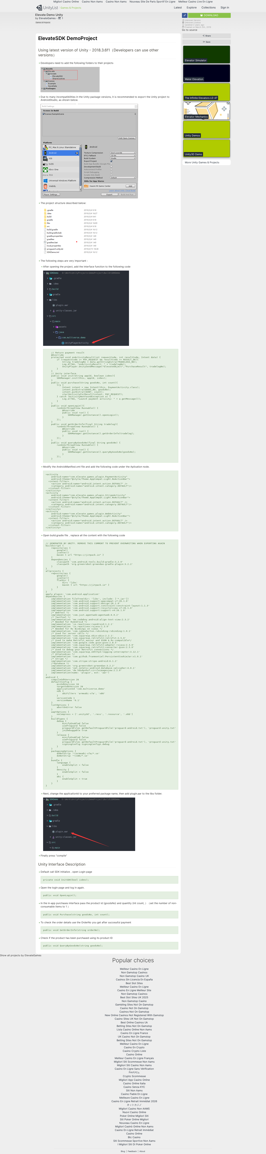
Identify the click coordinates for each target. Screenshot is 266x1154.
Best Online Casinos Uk (134, 1022)
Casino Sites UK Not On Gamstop (134, 1018)
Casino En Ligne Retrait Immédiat (134, 1130)
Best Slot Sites (134, 983)
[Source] (184, 15)
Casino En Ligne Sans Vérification (134, 1068)
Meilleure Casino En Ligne (134, 1097)
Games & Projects (70, 7)
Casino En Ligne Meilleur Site (134, 990)
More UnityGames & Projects (202, 162)
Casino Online (134, 1054)
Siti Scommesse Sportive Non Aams (134, 1140)
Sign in (225, 7)
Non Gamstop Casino (134, 1001)
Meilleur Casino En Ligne (134, 968)
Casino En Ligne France (134, 1033)
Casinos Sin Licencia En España (134, 979)
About (142, 1151)
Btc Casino (134, 1137)
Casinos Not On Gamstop (134, 1011)
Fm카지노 (134, 1072)
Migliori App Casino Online (134, 1079)
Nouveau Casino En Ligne (134, 1122)
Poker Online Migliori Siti (134, 1115)
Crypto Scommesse (134, 1076)
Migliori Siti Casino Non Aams (134, 1065)
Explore (192, 7)
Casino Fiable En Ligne (134, 1094)
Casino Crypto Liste (134, 1050)
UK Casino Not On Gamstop (134, 1036)
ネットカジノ (134, 1104)
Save (207, 42)
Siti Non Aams (134, 1090)
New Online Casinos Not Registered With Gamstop (134, 1015)
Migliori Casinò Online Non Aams (134, 1126)
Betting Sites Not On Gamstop (134, 1025)
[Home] (47, 8)
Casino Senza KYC (134, 1086)
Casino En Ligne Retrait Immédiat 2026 (134, 1101)
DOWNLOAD (210, 15)
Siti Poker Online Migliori (134, 1119)
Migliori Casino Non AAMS (134, 1108)
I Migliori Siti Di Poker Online (134, 1144)
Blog (123, 1151)
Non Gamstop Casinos (134, 972)
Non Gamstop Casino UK (134, 975)
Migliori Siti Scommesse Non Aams (134, 1061)
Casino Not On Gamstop (134, 1008)
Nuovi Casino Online (134, 1112)
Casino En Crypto (134, 1047)
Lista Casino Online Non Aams (134, 1029)
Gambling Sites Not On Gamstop (134, 1004)
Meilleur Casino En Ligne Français (134, 1058)
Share (208, 36)
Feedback (132, 1151)
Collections (209, 7)
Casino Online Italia (134, 1083)
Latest (178, 7)
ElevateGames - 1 (51, 18)
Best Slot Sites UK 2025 (134, 997)
